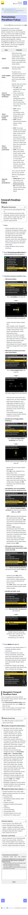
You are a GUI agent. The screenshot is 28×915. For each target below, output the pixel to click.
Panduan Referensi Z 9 (10, 9)
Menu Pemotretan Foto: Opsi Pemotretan (13, 10)
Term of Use (11, 908)
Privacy (4, 908)
